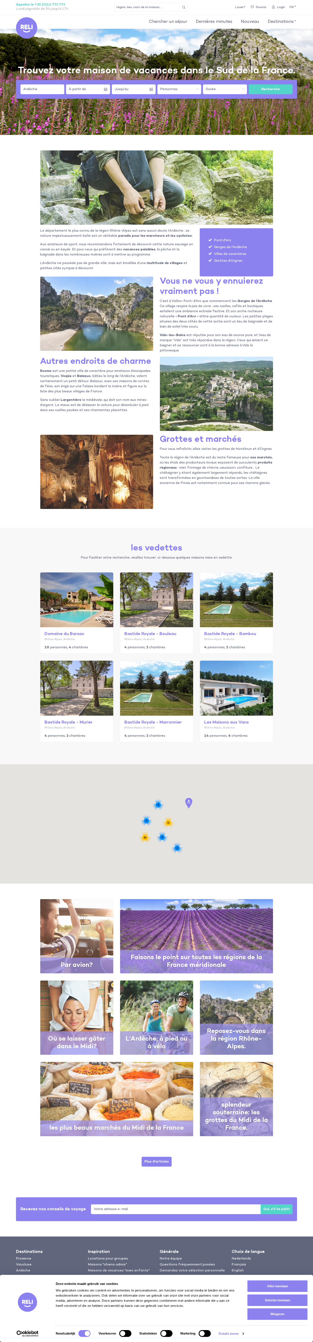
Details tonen (228, 1333)
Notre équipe (171, 1258)
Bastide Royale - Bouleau (150, 634)
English (238, 1270)
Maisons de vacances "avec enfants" (119, 1270)
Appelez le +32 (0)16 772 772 (40, 4)
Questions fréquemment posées (187, 1264)
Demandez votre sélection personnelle (192, 1270)
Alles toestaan (277, 1286)
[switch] (125, 1333)
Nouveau (250, 22)
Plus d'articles (156, 1161)
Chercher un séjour (168, 22)
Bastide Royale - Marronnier (153, 722)
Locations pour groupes (108, 1258)
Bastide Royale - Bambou (230, 634)
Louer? (240, 7)
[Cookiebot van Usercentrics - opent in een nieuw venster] (27, 1333)
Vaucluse (24, 1264)
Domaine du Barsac (64, 634)
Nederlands (241, 1258)
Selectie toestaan (277, 1300)
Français (239, 1264)
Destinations (281, 22)
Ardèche (30, 89)
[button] (292, 7)
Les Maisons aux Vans (226, 722)
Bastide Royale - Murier (69, 722)
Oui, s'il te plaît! (276, 1209)
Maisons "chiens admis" (107, 1264)
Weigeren (277, 1314)
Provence (23, 1258)
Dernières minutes (214, 22)
